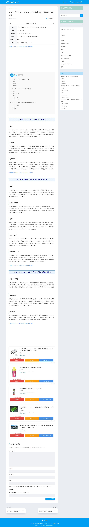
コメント (12, 451)
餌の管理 (15, 108)
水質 (14, 91)
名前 (10, 468)
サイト (10, 480)
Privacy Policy (56, 523)
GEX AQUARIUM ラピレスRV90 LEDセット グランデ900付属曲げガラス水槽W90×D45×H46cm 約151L (36, 426)
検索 (81, 15)
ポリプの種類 (79, 2)
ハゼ (62, 52)
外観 (14, 81)
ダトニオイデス (65, 43)
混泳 (14, 95)
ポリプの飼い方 (71, 2)
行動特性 (15, 85)
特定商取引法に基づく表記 (41, 523)
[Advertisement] (32, 58)
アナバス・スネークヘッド (67, 29)
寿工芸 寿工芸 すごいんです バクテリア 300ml (30, 367)
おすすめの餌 (16, 93)
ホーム (64, 2)
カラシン (63, 35)
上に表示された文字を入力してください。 (19, 492)
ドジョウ (63, 46)
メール (11, 474)
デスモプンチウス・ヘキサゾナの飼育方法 (21, 88)
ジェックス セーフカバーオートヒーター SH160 (31, 388)
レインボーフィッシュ (66, 64)
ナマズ (62, 49)
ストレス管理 (16, 105)
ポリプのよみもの (12, 2)
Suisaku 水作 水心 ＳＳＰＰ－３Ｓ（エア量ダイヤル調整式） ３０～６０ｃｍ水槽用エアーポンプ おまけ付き (36, 349)
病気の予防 (15, 107)
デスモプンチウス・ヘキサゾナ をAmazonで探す (21, 46)
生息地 (14, 83)
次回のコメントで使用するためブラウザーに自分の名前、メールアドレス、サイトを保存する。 (31, 486)
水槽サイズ (15, 97)
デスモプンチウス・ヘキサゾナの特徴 (20, 79)
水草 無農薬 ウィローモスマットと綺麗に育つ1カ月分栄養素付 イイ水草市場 (36, 407)
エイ (62, 32)
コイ (62, 38)
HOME (45, 520)
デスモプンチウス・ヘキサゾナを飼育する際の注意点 (23, 102)
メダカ (62, 61)
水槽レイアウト (16, 99)
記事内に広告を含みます (31, 23)
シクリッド (64, 40)
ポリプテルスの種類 (66, 55)
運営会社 (49, 523)
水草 (62, 67)
